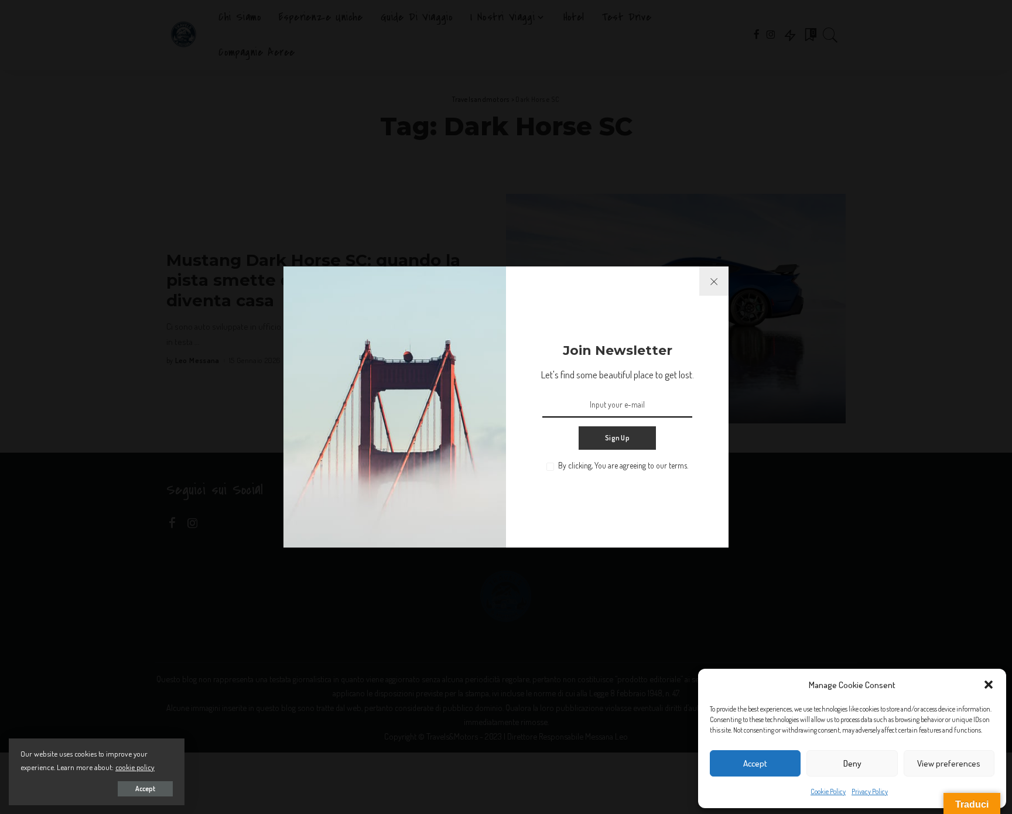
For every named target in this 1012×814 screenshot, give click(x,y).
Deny (852, 763)
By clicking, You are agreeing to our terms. (623, 465)
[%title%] (714, 281)
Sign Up (617, 437)
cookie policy (135, 767)
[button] (988, 684)
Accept (755, 763)
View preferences (948, 763)
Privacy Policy (870, 791)
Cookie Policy (828, 791)
